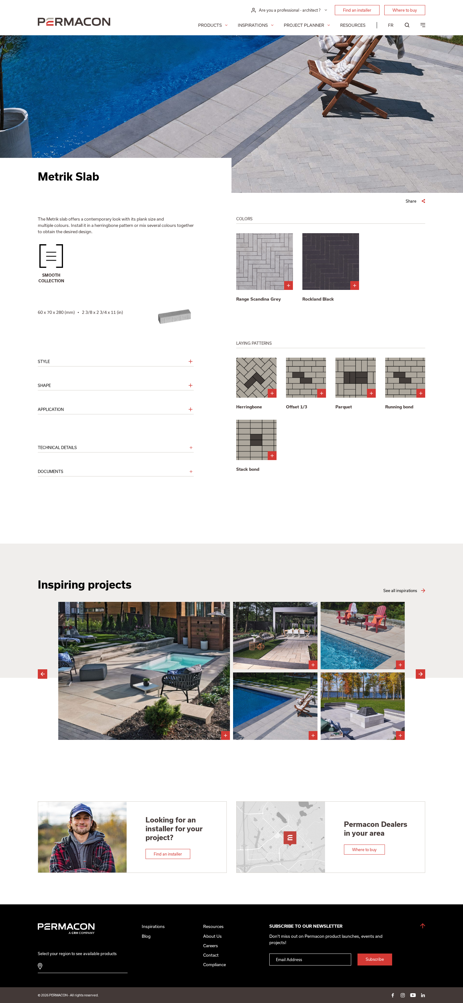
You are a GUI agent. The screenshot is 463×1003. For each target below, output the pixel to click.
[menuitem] (390, 25)
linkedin (423, 995)
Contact (211, 955)
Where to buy (404, 10)
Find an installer (357, 10)
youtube (413, 995)
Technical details (57, 447)
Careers (210, 945)
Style (44, 361)
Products (210, 25)
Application (51, 409)
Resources (352, 25)
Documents (50, 471)
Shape (44, 385)
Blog (146, 936)
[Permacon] (74, 22)
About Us (212, 936)
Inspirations (253, 25)
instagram (403, 995)
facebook (393, 995)
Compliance (214, 964)
